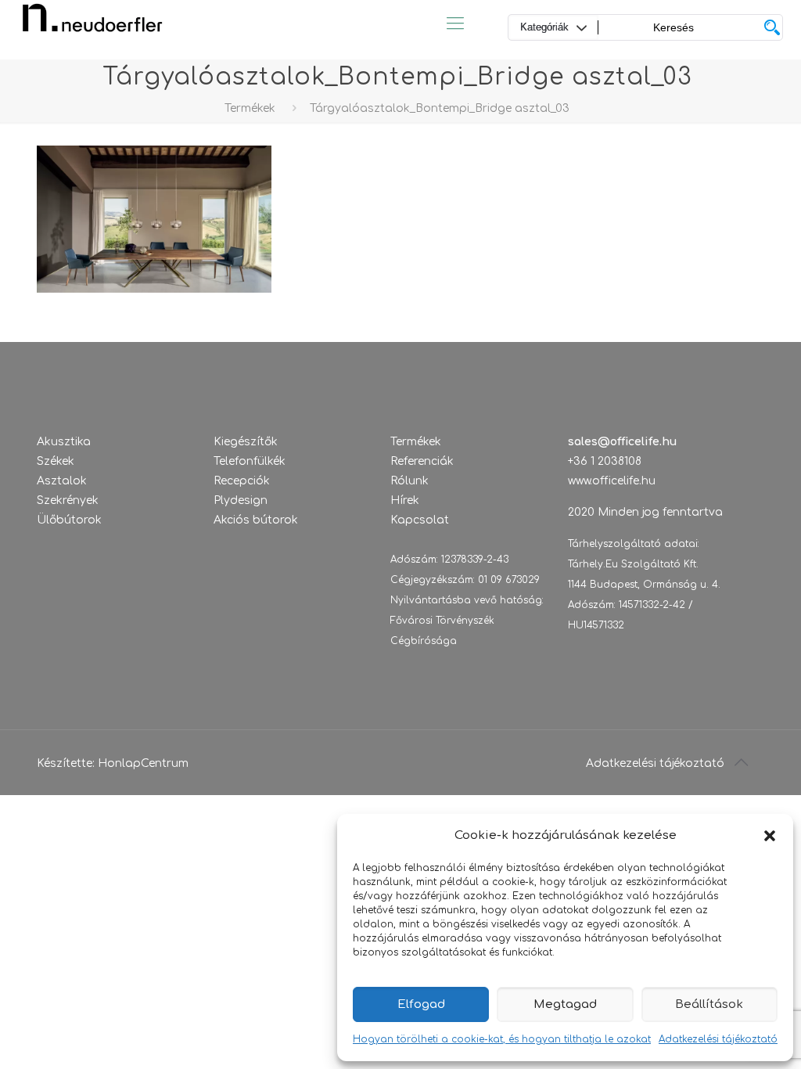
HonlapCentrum (143, 763)
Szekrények (68, 500)
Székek (55, 461)
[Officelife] (92, 23)
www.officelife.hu (612, 481)
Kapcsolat (419, 520)
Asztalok (62, 481)
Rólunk (409, 481)
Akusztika (64, 442)
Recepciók (242, 481)
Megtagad (565, 1004)
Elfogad (421, 1004)
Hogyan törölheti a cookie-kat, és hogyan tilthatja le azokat (502, 1039)
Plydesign (241, 500)
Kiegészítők (246, 442)
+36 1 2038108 (604, 461)
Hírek (404, 500)
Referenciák (422, 461)
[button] (770, 836)
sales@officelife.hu (622, 442)
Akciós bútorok (256, 520)
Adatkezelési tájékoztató (718, 1039)
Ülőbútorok (69, 520)
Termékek (249, 108)
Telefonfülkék (250, 461)
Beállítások (709, 1004)
